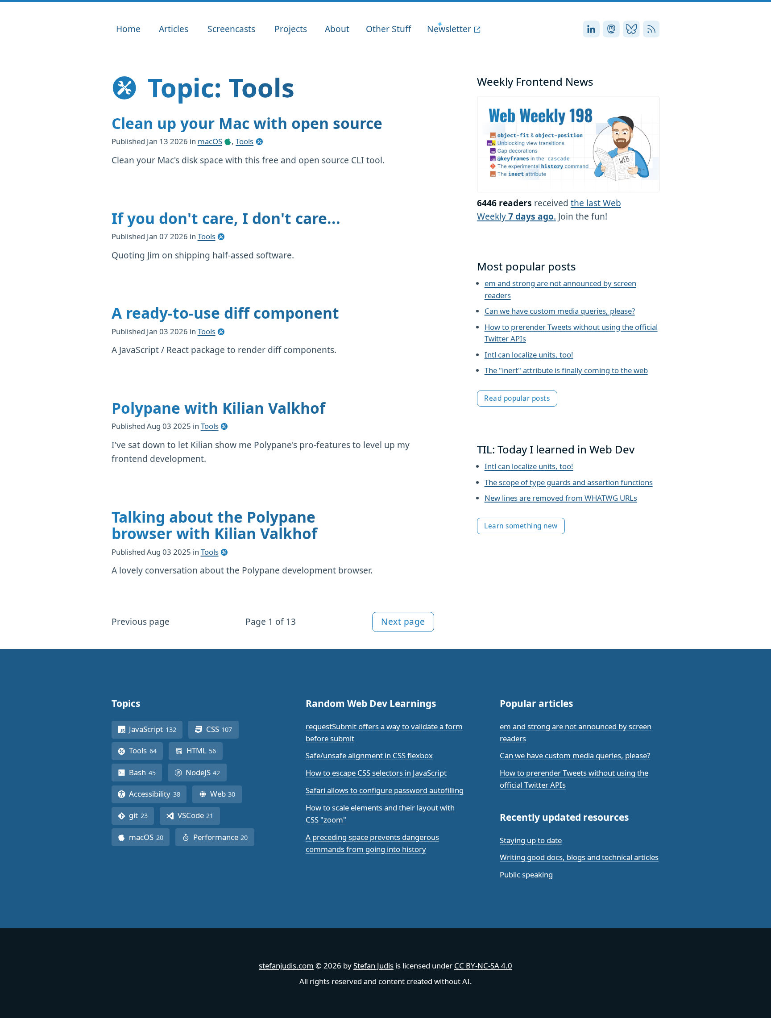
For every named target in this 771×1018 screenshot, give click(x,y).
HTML (205, 750)
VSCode (199, 815)
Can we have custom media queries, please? (560, 311)
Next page (403, 621)
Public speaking (526, 874)
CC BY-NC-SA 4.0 (483, 965)
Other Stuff (388, 29)
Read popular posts (517, 398)
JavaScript (155, 729)
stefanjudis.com (286, 965)
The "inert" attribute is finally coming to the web (566, 370)
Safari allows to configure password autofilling (385, 790)
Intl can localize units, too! (529, 354)
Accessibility (158, 794)
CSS (222, 729)
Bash (145, 772)
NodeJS (206, 772)
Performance (223, 837)
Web (226, 794)
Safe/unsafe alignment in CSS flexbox (369, 755)
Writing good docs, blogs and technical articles (579, 857)
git (141, 815)
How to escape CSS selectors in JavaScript (376, 773)
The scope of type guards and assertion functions (569, 482)
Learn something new (521, 526)
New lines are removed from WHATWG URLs (561, 498)
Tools (244, 141)
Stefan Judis (373, 965)
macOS (210, 141)
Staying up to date (531, 840)
